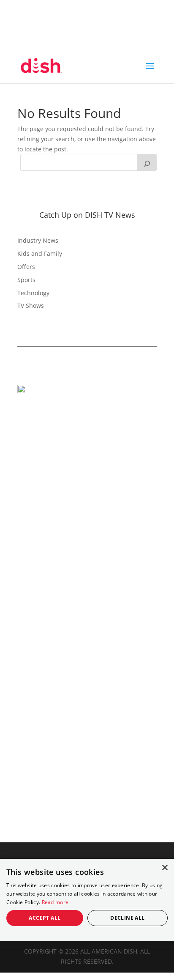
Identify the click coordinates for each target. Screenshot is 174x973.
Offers (26, 267)
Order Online (30, 20)
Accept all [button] (44, 917)
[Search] (147, 162)
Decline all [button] (127, 917)
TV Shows (30, 305)
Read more (55, 902)
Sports (26, 280)
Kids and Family (39, 253)
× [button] (164, 868)
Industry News (37, 240)
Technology (33, 293)
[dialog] (87, 900)
